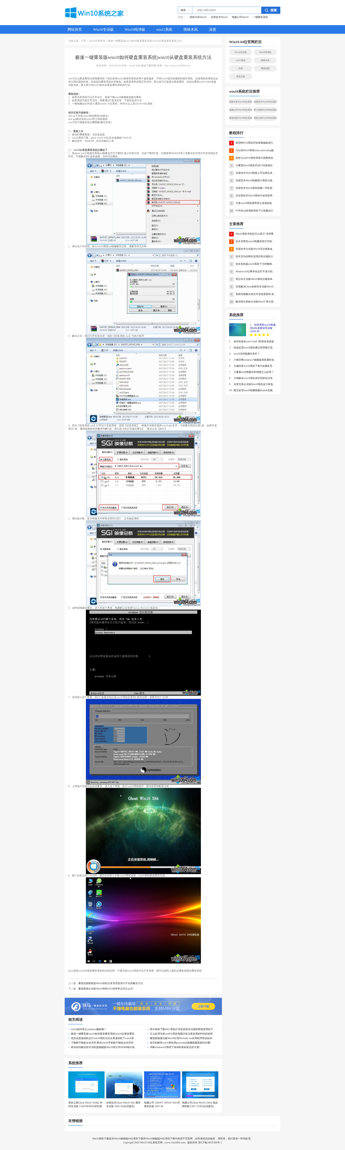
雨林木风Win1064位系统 (240, 102)
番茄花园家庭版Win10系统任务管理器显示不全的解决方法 (110, 983)
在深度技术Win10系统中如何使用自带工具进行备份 (254, 195)
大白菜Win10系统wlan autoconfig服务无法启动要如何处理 (254, 150)
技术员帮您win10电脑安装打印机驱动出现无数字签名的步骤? (254, 241)
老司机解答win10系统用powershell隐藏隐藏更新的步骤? (180, 1042)
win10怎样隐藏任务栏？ (244, 353)
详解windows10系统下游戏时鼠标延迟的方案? (175, 1047)
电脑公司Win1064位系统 (240, 110)
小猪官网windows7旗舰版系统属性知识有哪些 (253, 359)
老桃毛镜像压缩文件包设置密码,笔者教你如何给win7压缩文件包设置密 (254, 294)
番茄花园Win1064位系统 (240, 118)
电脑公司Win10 (240, 17)
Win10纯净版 (135, 29)
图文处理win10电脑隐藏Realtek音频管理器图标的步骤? (253, 390)
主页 (83, 40)
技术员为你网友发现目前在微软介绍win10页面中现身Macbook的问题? (254, 256)
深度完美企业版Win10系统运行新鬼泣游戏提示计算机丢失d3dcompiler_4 (253, 384)
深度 (212, 29)
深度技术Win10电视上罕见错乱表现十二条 (254, 173)
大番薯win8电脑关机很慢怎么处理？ (251, 372)
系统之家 (240, 76)
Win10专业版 (103, 29)
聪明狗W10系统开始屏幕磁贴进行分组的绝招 (254, 142)
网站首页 (75, 29)
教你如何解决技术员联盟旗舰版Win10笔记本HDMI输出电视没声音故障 (110, 1047)
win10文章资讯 (97, 40)
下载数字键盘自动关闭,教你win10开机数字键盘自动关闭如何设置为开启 (111, 1042)
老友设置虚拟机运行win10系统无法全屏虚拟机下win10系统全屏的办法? (110, 1038)
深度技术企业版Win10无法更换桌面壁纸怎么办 (254, 249)
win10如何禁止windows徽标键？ (88, 1029)
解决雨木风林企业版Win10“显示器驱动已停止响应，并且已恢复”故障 (253, 301)
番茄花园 (265, 68)
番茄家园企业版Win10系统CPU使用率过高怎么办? (106, 988)
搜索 (273, 10)
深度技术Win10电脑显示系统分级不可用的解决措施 (254, 180)
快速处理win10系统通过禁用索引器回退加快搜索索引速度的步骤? (253, 347)
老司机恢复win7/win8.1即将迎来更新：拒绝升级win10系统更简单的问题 (253, 341)
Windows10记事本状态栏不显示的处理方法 (254, 271)
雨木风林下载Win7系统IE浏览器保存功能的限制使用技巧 (181, 1029)
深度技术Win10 (219, 17)
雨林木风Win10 (198, 17)
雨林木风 (190, 29)
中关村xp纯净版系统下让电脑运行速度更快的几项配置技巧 (253, 210)
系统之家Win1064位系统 (265, 118)
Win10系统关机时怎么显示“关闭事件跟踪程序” (254, 233)
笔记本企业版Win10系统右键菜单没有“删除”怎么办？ (254, 279)
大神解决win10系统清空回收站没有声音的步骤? (253, 378)
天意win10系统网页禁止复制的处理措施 (254, 203)
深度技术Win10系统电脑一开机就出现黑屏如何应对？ (254, 188)
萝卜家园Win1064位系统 (265, 110)
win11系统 (164, 29)
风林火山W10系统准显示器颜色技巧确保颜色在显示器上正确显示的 (254, 158)
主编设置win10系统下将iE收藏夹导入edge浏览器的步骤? (253, 366)
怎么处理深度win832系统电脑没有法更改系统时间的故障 (181, 1033)
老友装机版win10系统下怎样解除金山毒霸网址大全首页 (254, 264)
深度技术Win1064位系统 (265, 102)
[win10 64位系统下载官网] (99, 12)
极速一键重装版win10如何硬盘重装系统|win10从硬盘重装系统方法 (107, 1033)
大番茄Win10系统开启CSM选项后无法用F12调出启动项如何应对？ (254, 165)
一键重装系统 (260, 17)
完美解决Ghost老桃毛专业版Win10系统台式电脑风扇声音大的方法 (254, 286)
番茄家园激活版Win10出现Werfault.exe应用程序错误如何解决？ (185, 1038)
